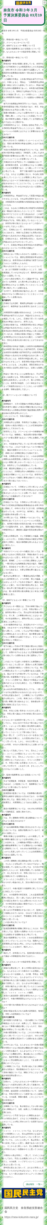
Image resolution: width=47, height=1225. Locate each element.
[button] (34, 1184)
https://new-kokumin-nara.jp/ (21, 1217)
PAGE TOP (43, 1186)
